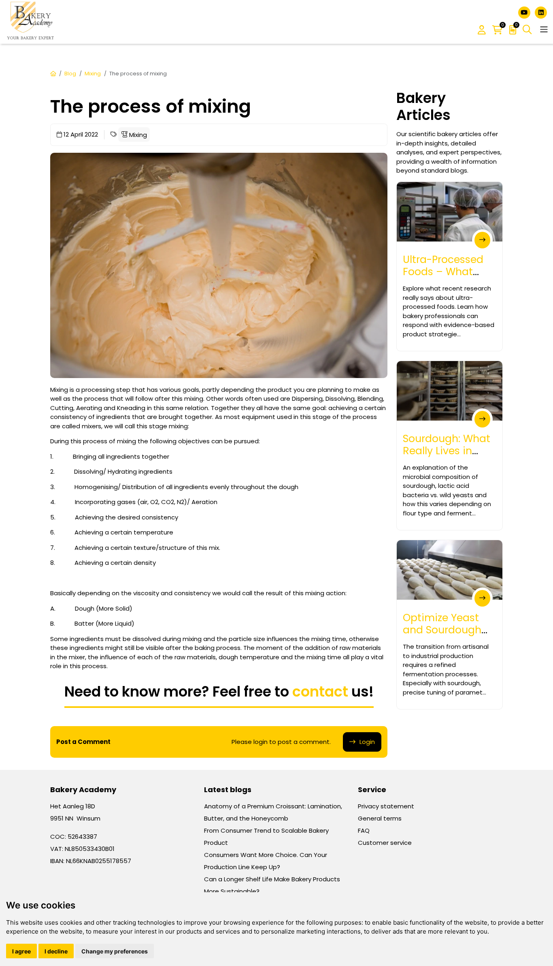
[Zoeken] (527, 29)
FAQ (364, 830)
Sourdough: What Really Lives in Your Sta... (446, 451)
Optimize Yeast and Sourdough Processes (442, 630)
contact (320, 691)
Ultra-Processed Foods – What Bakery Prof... (443, 271)
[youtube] (525, 12)
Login (367, 741)
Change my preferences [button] (114, 951)
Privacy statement (386, 806)
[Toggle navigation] (544, 29)
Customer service (385, 842)
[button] (482, 30)
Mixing (93, 73)
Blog (70, 73)
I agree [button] (21, 951)
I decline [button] (56, 951)
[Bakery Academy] (31, 22)
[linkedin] (541, 12)
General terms (380, 818)
